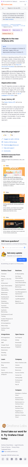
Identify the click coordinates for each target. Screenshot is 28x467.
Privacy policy (20, 263)
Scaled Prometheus (20, 289)
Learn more (22, 1)
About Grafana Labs (20, 362)
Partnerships (18, 367)
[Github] (16, 459)
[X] (7, 459)
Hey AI (17, 384)
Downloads (18, 342)
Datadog (3, 352)
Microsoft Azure (5, 347)
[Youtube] (20, 459)
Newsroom (18, 370)
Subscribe (21, 260)
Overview (3, 273)
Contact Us (18, 375)
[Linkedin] (11, 459)
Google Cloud (5, 345)
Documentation (5, 24)
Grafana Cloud (15, 435)
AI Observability (19, 273)
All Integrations (5, 337)
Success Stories (19, 372)
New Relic (4, 355)
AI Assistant (4, 283)
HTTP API (23, 25)
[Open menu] (25, 4)
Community (4, 367)
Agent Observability (6, 285)
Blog (2, 365)
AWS (2, 342)
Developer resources (6, 25)
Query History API (9, 102)
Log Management (20, 298)
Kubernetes (4, 350)
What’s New (4, 325)
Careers (17, 365)
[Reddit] (25, 459)
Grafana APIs (16, 25)
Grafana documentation (15, 24)
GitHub (17, 340)
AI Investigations (6, 323)
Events (3, 370)
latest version (9, 19)
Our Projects (18, 337)
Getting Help (18, 377)
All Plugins (4, 340)
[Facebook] (2, 459)
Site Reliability (19, 296)
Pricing (3, 276)
